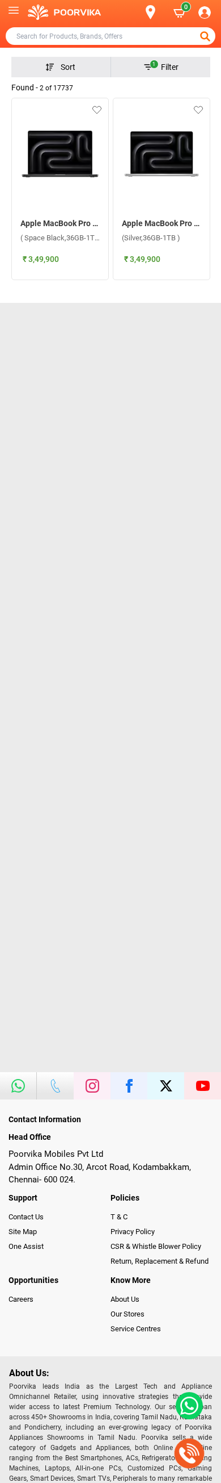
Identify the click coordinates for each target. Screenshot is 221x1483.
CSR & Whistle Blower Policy (155, 1246)
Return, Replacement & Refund (159, 1261)
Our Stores (127, 1314)
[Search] (132, 12)
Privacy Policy (132, 1231)
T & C (119, 1217)
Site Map (22, 1231)
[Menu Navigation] (13, 12)
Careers (20, 1299)
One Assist (26, 1246)
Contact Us (26, 1217)
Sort (68, 67)
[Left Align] (206, 36)
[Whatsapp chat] (187, 1405)
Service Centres (135, 1328)
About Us (124, 1299)
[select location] (155, 12)
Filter (165, 66)
